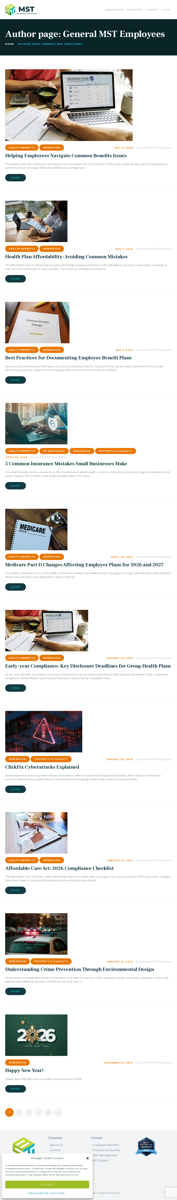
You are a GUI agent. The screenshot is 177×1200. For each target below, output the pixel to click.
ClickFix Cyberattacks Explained (42, 767)
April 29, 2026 (122, 557)
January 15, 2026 (120, 860)
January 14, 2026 (120, 961)
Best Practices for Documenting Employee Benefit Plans (68, 358)
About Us (56, 1145)
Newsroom (51, 147)
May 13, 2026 (123, 148)
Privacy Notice (57, 1193)
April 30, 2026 (16, 457)
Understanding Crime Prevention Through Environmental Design (79, 969)
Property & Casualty (115, 451)
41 (50, 1112)
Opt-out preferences (38, 1193)
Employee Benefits (106, 1145)
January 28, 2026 (119, 759)
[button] (87, 1158)
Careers (55, 1150)
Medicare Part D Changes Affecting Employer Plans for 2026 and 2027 (84, 565)
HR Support (101, 1160)
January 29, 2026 (119, 658)
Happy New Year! (24, 1070)
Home (9, 43)
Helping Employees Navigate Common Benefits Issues (66, 156)
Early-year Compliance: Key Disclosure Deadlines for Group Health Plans (88, 666)
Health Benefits (22, 147)
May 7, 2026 (124, 249)
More (15, 177)
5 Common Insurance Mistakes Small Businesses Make (66, 464)
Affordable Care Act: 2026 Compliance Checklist (59, 868)
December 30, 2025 (118, 1062)
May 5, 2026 (124, 350)
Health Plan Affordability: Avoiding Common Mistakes (66, 257)
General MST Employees (156, 147)
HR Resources (54, 451)
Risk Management (105, 1155)
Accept (47, 1184)
